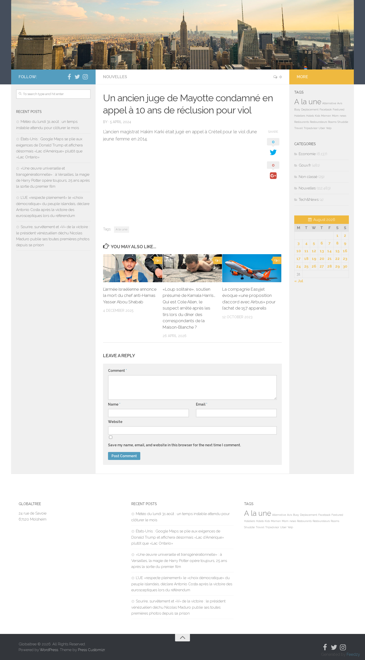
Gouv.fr (305, 165)
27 (322, 266)
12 (314, 251)
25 (306, 266)
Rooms (332, 121)
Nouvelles (115, 76)
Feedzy (353, 654)
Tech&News (309, 199)
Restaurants (301, 121)
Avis (339, 103)
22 (337, 258)
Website (115, 422)
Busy (297, 109)
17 (298, 258)
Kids (317, 115)
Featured (338, 109)
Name (114, 404)
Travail (298, 128)
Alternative (329, 103)
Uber (322, 128)
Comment (117, 371)
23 (345, 258)
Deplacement (310, 109)
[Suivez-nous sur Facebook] (69, 77)
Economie (307, 154)
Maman (326, 115)
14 (329, 251)
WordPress (49, 650)
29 (337, 266)
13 (322, 251)
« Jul (298, 281)
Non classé (308, 176)
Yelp (328, 128)
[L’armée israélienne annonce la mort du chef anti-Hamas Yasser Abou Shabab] (132, 268)
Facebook (326, 109)
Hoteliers (299, 115)
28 (329, 266)
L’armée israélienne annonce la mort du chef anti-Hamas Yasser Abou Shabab (129, 295)
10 (298, 251)
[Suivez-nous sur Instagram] (85, 77)
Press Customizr (91, 650)
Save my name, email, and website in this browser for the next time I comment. (174, 445)
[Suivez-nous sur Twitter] (77, 77)
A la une (121, 229)
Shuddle (342, 121)
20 (322, 258)
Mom (335, 115)
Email (201, 404)
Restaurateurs (318, 121)
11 (306, 251)
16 (345, 251)
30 (345, 266)
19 (314, 258)
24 (298, 266)
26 (314, 266)
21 (330, 258)
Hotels (310, 115)
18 (306, 258)
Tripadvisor (311, 128)
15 (337, 251)
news (343, 115)
